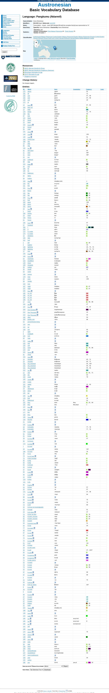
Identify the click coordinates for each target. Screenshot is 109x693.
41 (24, 422)
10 (24, 143)
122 (24, 616)
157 (24, 407)
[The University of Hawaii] (10, 68)
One (29, 307)
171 (24, 492)
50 (24, 465)
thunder (30, 419)
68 (24, 281)
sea (29, 350)
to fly (29, 482)
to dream (30, 465)
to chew (30, 439)
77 (24, 528)
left (28, 243)
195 (24, 293)
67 (24, 533)
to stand (30, 562)
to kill (29, 505)
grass (29, 204)
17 (24, 251)
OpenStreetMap (71, 58)
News (4, 27)
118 (24, 204)
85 (24, 441)
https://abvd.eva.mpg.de (44, 0)
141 (24, 626)
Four (29, 198)
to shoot (30, 538)
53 (24, 322)
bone (29, 122)
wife (29, 644)
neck (29, 279)
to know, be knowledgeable (35, 507)
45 (24, 166)
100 (24, 648)
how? (29, 223)
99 (24, 178)
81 (24, 354)
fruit (29, 200)
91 (24, 434)
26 (24, 209)
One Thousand (32, 312)
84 (24, 521)
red (29, 329)
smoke (30, 379)
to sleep (30, 545)
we (28, 619)
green (29, 206)
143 (24, 183)
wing (29, 648)
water (29, 616)
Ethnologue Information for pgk (33, 72)
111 (24, 186)
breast (29, 127)
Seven (29, 352)
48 (24, 545)
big (28, 114)
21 (24, 580)
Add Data (6, 42)
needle (30, 281)
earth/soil (30, 159)
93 (24, 523)
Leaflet (35, 58)
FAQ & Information (8, 22)
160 (24, 319)
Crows (64, 0)
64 (24, 525)
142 (24, 218)
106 (24, 382)
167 (24, 286)
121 (24, 347)
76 (24, 514)
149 (24, 329)
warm (29, 613)
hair (29, 209)
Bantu (69, 0)
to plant (30, 521)
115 (24, 336)
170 (24, 632)
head (29, 215)
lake (29, 238)
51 (24, 543)
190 (24, 317)
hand (29, 211)
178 (24, 398)
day (29, 141)
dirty (29, 143)
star (29, 386)
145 (24, 379)
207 (24, 608)
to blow (30, 425)
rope (29, 338)
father (29, 176)
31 (24, 605)
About (4, 17)
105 (24, 393)
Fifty (29, 181)
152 (24, 377)
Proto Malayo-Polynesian (55, 31)
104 (24, 173)
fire (28, 183)
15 (24, 122)
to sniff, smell (31, 547)
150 (24, 660)
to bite (29, 422)
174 (24, 231)
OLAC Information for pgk (32, 74)
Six (28, 370)
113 (24, 124)
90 (24, 460)
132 (24, 193)
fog (28, 193)
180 (24, 168)
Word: (29, 89)
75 (24, 458)
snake (29, 382)
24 (24, 215)
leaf (29, 240)
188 (24, 629)
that (29, 398)
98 (24, 162)
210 (24, 312)
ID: (24, 89)
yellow (29, 660)
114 (24, 240)
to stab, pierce (32, 560)
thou (29, 415)
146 (24, 100)
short (29, 357)
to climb (30, 444)
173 (24, 102)
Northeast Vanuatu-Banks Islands (73, 38)
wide (29, 642)
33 (24, 509)
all (28, 93)
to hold (30, 497)
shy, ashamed (32, 363)
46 (24, 530)
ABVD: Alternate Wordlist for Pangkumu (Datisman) (39, 70)
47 (24, 597)
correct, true (31, 139)
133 (24, 324)
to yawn (30, 597)
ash (29, 100)
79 (24, 388)
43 (24, 157)
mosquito (30, 265)
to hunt (30, 500)
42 (24, 569)
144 (24, 431)
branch (30, 125)
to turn (29, 587)
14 (24, 109)
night (29, 286)
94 (24, 582)
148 (24, 637)
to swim (30, 577)
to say (29, 525)
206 (24, 396)
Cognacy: (89, 89)
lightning (30, 247)
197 (24, 307)
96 (24, 146)
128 (24, 375)
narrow (30, 274)
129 (24, 263)
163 (24, 284)
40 (24, 467)
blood (29, 120)
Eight (29, 164)
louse (29, 256)
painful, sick (31, 319)
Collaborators (7, 19)
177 (24, 412)
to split (29, 553)
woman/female (32, 651)
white (29, 637)
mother (30, 267)
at (28, 102)
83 (24, 594)
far (28, 168)
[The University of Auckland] (10, 58)
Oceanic (92, 36)
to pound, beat (32, 523)
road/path (30, 334)
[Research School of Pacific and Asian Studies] (10, 79)
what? (29, 629)
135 (24, 247)
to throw (30, 582)
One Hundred (32, 310)
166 (24, 139)
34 (24, 453)
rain (29, 324)
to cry (29, 453)
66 (24, 585)
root (29, 336)
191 (24, 93)
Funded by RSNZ (10, 96)
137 (24, 424)
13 (24, 105)
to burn (30, 432)
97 (24, 116)
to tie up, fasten (32, 585)
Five (29, 188)
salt (29, 343)
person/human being (34, 322)
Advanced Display (8, 35)
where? (30, 635)
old (28, 304)
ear (29, 157)
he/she (30, 213)
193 (24, 229)
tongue (30, 603)
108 (24, 256)
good (29, 202)
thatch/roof (31, 400)
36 (24, 550)
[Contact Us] (67, 691)
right (29, 331)
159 (24, 642)
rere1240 (52, 23)
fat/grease (30, 173)
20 (24, 507)
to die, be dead (32, 458)
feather (30, 178)
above (29, 91)
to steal (30, 565)
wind (29, 646)
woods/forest (31, 653)
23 (24, 120)
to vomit (30, 589)
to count (30, 451)
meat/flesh (31, 261)
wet (29, 626)
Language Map (7, 38)
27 (24, 302)
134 (24, 419)
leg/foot (30, 245)
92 (24, 516)
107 (24, 655)
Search (5, 34)
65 (24, 338)
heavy (29, 218)
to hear (30, 487)
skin (29, 373)
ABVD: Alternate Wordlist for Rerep (35, 68)
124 (24, 350)
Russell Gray (62, 691)
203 (24, 352)
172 (24, 444)
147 (24, 118)
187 (24, 402)
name (29, 272)
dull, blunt (30, 150)
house (29, 220)
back (29, 105)
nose (29, 302)
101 (24, 482)
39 (24, 449)
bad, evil (30, 107)
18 (24, 127)
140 (24, 148)
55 (24, 651)
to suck (30, 569)
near (29, 277)
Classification (7, 37)
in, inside (30, 231)
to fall (29, 472)
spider (29, 384)
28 (24, 427)
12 (24, 373)
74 (24, 505)
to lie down (31, 512)
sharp (29, 354)
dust (29, 153)
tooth (29, 605)
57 (24, 225)
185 (24, 618)
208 (24, 181)
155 (24, 253)
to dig (29, 460)
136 (24, 646)
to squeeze (31, 555)
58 (24, 644)
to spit (29, 550)
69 (24, 499)
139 (24, 134)
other (29, 317)
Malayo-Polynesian (46, 36)
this (29, 412)
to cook (30, 449)
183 (24, 415)
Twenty (30, 608)
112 (24, 341)
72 (24, 494)
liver (29, 251)
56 (24, 129)
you (29, 662)
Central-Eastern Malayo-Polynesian (63, 36)
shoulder (30, 359)
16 (24, 236)
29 (24, 547)
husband (30, 225)
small (29, 377)
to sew (29, 533)
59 (24, 267)
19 (24, 359)
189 (24, 639)
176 (24, 111)
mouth (29, 269)
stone (29, 391)
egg (29, 162)
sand (29, 347)
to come (30, 446)
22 (24, 477)
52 (24, 562)
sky (29, 375)
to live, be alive (32, 514)
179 (24, 277)
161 (24, 363)
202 (24, 370)
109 (24, 265)
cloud (29, 132)
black (29, 118)
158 (24, 274)
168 (24, 141)
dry (28, 148)
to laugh (30, 509)
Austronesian (57, 0)
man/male (30, 259)
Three (29, 417)
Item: (55, 89)
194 (24, 223)
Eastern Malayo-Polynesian (82, 36)
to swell (30, 572)
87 (24, 572)
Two (29, 611)
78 (24, 456)
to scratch (30, 528)
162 (24, 304)
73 (24, 565)
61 (24, 220)
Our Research (7, 25)
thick (29, 407)
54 (24, 259)
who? (29, 639)
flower (29, 191)
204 (24, 164)
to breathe (31, 427)
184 (24, 213)
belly (29, 109)
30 (24, 269)
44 (24, 487)
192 (24, 96)
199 (24, 417)
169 (24, 657)
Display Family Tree (9, 46)
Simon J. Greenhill (47, 691)
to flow (29, 479)
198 (24, 610)
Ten (29, 396)
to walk (30, 592)
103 (24, 261)
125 (24, 343)
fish (29, 186)
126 (24, 238)
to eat (29, 469)
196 (24, 451)
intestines (30, 236)
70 (24, 538)
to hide (30, 492)
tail (28, 393)
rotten (29, 341)
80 (24, 552)
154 (24, 357)
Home (4, 16)
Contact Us (6, 24)
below (29, 111)
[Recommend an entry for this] (55, 103)
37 (24, 469)
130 (24, 386)
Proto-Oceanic (69, 31)
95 (24, 472)
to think (30, 580)
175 (24, 91)
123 (24, 479)
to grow (30, 485)
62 (24, 400)
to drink (30, 467)
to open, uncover (32, 516)
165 (24, 107)
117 (24, 200)
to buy (29, 434)
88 (24, 555)
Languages (6, 30)
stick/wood (31, 388)
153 (24, 114)
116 (24, 191)
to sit (29, 543)
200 (24, 197)
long (29, 254)
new (29, 284)
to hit (29, 494)
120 (24, 391)
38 (24, 438)
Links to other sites (8, 20)
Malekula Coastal (89, 38)
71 (24, 560)
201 (24, 188)
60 (24, 176)
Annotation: (76, 89)
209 (24, 309)
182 (24, 227)
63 (24, 272)
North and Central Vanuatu (56, 38)
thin (29, 410)
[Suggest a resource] (31, 76)
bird (29, 116)
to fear (29, 477)
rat (28, 327)
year (29, 657)
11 (23, 153)
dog (29, 146)
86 (24, 485)
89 (24, 497)
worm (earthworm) (33, 655)
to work (30, 595)
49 (24, 512)
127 (24, 653)
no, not (30, 293)
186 (24, 662)
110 (24, 384)
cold (29, 134)
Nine (29, 291)
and (29, 96)
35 (24, 589)
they (29, 402)
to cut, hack (31, 456)
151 (24, 206)
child (29, 129)
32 (24, 603)
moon (29, 263)
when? (30, 632)
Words (5, 32)
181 (24, 634)
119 (24, 159)
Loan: (102, 89)
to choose (30, 441)
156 (24, 409)
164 (24, 202)
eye (29, 166)
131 (24, 131)
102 (24, 327)
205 (24, 291)
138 (24, 613)
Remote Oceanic (43, 38)
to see (29, 530)
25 (24, 279)
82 (24, 150)
